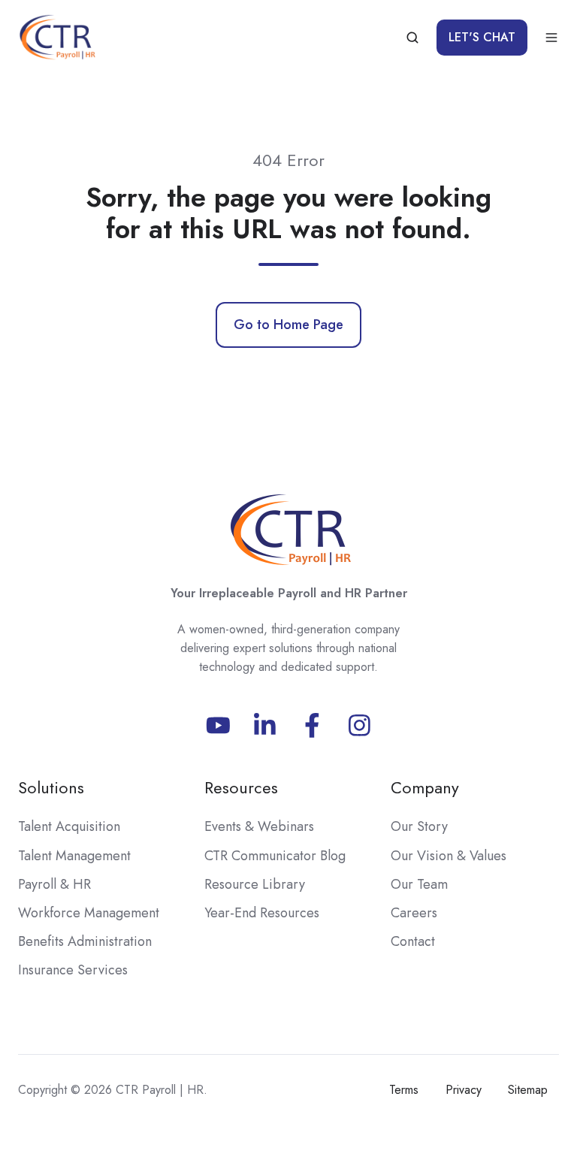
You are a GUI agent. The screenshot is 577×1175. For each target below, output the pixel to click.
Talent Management (74, 855)
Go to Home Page (288, 324)
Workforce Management (88, 913)
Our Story (419, 826)
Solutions (51, 787)
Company (425, 787)
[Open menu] (551, 37)
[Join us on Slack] (312, 725)
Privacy (464, 1089)
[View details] (264, 725)
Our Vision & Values (448, 855)
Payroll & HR (54, 884)
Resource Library (254, 884)
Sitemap (528, 1089)
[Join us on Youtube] (218, 725)
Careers (414, 913)
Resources (241, 787)
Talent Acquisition (69, 826)
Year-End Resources (261, 913)
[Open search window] (412, 37)
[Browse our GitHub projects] (359, 725)
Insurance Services (73, 970)
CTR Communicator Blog (275, 855)
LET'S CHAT (482, 37)
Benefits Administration (85, 941)
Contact (413, 941)
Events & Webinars (259, 826)
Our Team (419, 884)
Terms (403, 1089)
